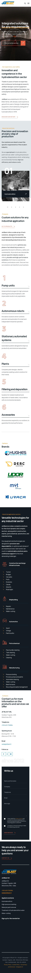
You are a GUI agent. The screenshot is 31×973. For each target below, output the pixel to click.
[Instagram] (7, 754)
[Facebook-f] (3, 754)
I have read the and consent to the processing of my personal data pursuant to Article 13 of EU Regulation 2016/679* (16, 820)
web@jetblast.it (6, 744)
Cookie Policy (16, 964)
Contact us (5, 858)
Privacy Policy (7, 964)
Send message (8, 832)
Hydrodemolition (7, 901)
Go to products (7, 226)
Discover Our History (8, 117)
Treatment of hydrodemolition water (13, 910)
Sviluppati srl (19, 967)
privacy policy (19, 818)
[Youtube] (11, 754)
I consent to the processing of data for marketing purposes (16, 826)
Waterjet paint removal (9, 907)
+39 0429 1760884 (7, 725)
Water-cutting (6, 913)
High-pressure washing (9, 904)
